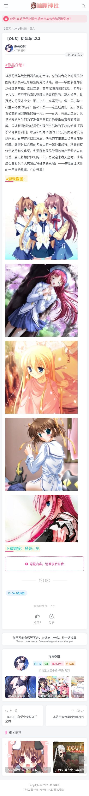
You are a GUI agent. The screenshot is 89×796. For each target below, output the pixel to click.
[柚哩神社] (44, 4)
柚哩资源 (59, 790)
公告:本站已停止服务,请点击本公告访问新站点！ (41, 18)
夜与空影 (20, 46)
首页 (8, 28)
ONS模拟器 (20, 28)
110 (39, 663)
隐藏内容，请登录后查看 (46, 564)
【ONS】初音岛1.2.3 (22, 38)
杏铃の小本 (46, 790)
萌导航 (35, 790)
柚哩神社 (55, 785)
